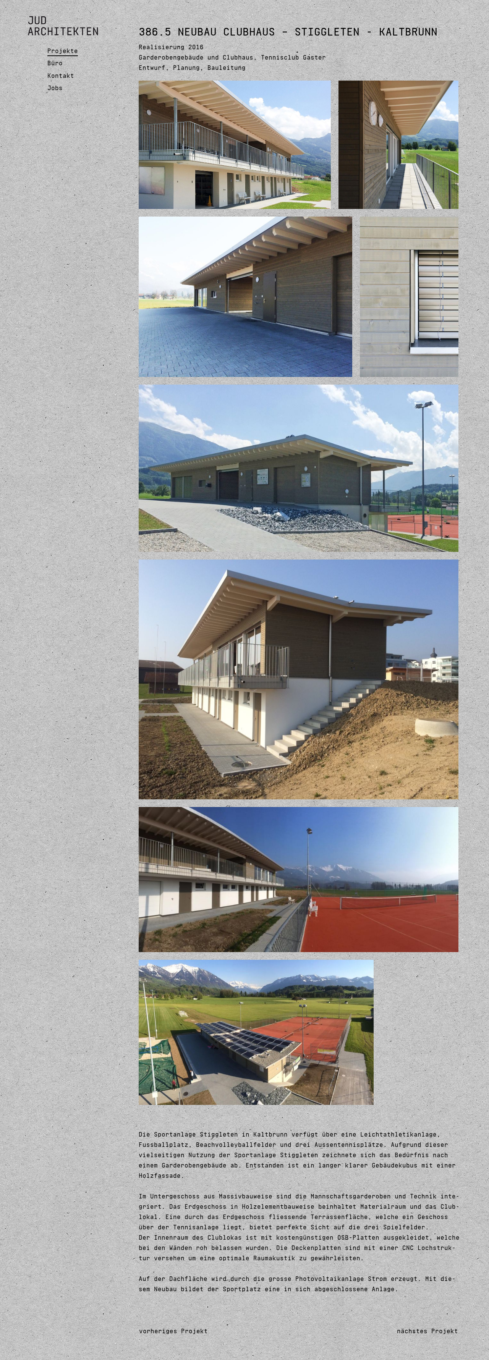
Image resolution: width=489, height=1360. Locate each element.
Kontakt (60, 75)
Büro (55, 63)
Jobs (55, 87)
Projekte (62, 50)
